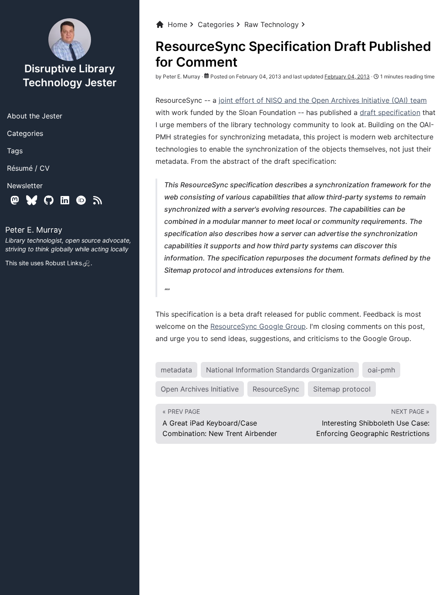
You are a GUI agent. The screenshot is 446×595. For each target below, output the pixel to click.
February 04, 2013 (347, 76)
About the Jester (34, 116)
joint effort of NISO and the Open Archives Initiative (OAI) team (323, 100)
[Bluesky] (31, 200)
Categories (25, 133)
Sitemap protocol (342, 389)
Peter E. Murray (181, 76)
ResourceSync (276, 389)
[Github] (49, 200)
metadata (176, 369)
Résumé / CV (28, 168)
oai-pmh (381, 369)
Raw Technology (271, 24)
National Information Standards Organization (280, 369)
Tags (15, 150)
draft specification (390, 112)
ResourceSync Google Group (258, 326)
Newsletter (25, 185)
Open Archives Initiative (200, 389)
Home (177, 24)
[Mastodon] (14, 200)
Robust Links (63, 263)
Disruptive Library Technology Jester (70, 75)
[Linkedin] (65, 200)
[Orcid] (81, 200)
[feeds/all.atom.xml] (97, 200)
